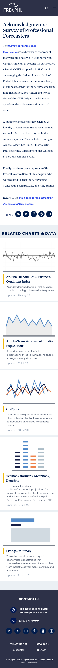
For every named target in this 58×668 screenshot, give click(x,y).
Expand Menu (54, 8)
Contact (42, 649)
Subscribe (19, 649)
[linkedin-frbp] (9, 631)
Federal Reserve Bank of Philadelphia (12, 8)
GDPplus (12, 409)
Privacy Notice (18, 643)
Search (46, 8)
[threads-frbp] (43, 631)
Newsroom (43, 643)
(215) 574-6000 (29, 620)
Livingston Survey (18, 551)
